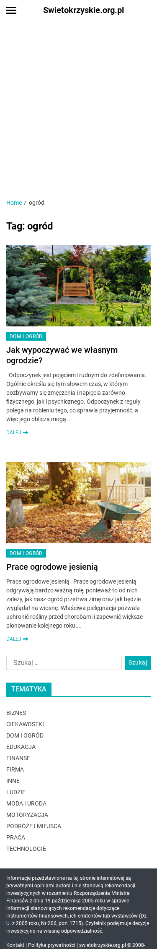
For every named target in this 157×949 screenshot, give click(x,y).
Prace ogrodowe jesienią (52, 567)
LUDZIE (16, 792)
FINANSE (18, 758)
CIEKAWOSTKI (25, 724)
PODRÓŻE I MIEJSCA (33, 826)
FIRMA (15, 769)
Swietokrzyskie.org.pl (83, 10)
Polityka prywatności (51, 945)
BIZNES (16, 712)
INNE (13, 780)
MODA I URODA (26, 803)
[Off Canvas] (11, 10)
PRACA (15, 837)
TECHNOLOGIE (26, 848)
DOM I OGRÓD (26, 336)
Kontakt (15, 945)
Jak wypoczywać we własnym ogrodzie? (62, 355)
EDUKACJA (21, 746)
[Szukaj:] (62, 664)
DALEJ (13, 432)
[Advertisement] (78, 103)
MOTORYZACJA (27, 814)
